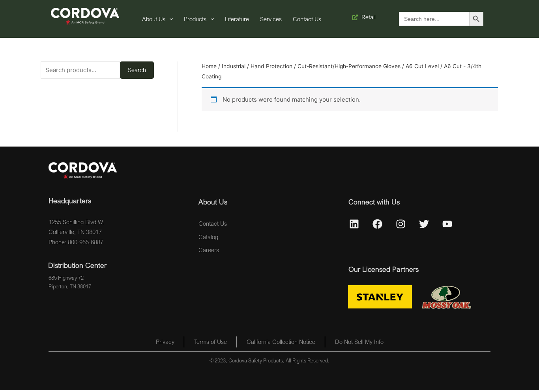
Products (195, 18)
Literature (237, 18)
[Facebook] (377, 224)
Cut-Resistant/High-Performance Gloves (349, 66)
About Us (153, 18)
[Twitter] (424, 224)
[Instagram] (401, 224)
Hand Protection (271, 66)
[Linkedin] (354, 224)
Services (271, 18)
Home (209, 66)
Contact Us (307, 18)
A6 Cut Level (422, 66)
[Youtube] (447, 224)
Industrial (233, 66)
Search (137, 69)
